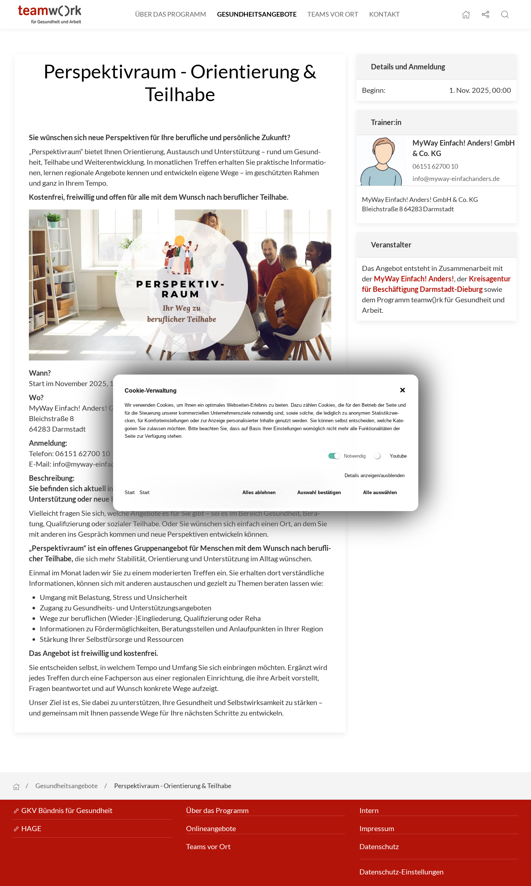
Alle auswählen (380, 493)
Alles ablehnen (259, 493)
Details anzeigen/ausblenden (375, 475)
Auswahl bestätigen (319, 493)
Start (130, 492)
